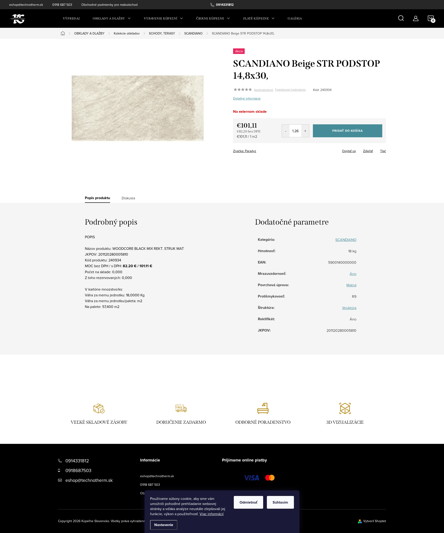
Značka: (244, 151)
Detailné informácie (247, 98)
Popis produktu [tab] (97, 198)
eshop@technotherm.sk (26, 4)
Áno (353, 273)
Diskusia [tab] (128, 198)
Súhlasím (280, 502)
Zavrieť (265, 149)
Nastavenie (163, 524)
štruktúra (349, 307)
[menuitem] (71, 18)
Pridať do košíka (347, 131)
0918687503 (78, 470)
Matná (351, 285)
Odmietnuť (248, 502)
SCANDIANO (345, 239)
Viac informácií (212, 513)
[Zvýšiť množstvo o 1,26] (305, 131)
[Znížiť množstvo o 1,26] (286, 131)
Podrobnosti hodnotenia (290, 90)
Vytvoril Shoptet (374, 521)
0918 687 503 (62, 4)
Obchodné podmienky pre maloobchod (109, 4)
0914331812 (77, 460)
